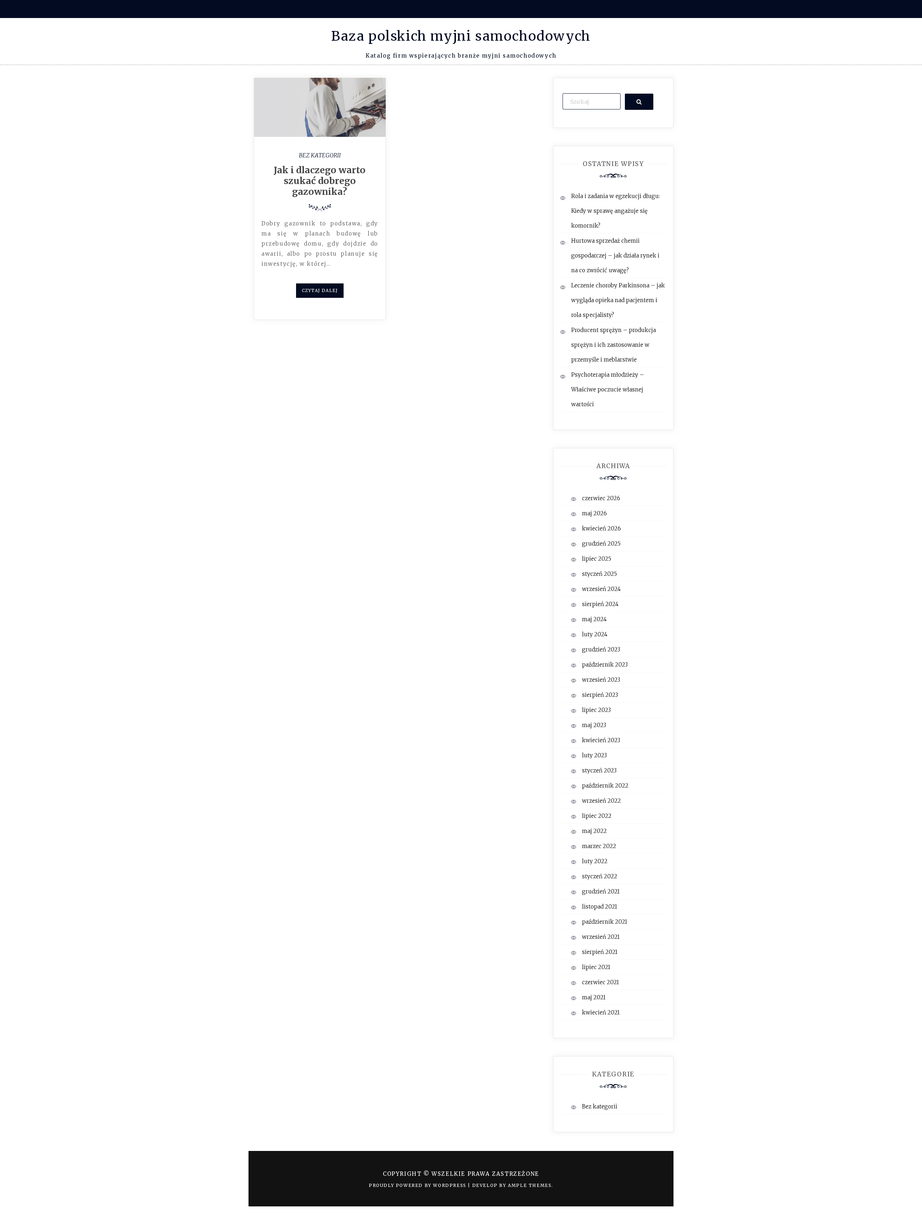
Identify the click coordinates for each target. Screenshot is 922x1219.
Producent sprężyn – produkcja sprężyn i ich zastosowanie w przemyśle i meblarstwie (613, 345)
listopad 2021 (599, 906)
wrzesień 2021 (600, 936)
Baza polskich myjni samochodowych (461, 36)
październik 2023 (605, 664)
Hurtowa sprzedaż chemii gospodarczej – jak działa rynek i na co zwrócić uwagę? (615, 255)
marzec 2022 (599, 846)
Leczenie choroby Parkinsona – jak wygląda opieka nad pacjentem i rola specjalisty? (618, 300)
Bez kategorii (320, 155)
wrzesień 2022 (601, 800)
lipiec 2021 (596, 967)
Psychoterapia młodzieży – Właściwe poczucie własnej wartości (607, 389)
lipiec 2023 (596, 710)
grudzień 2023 (601, 649)
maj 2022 (594, 831)
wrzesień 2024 (601, 589)
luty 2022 (595, 861)
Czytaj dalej (320, 290)
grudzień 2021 (600, 891)
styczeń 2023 (599, 770)
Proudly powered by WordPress (418, 1185)
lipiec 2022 (597, 815)
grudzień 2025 (601, 543)
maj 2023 (594, 725)
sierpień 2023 (600, 694)
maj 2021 (593, 997)
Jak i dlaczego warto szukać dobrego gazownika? (320, 180)
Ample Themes (529, 1185)
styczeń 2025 (599, 573)
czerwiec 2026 (601, 498)
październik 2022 (605, 785)
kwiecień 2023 (601, 740)
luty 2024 (595, 634)
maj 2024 (594, 619)
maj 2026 (594, 513)
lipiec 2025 (596, 558)
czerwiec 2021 (600, 982)
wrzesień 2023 (601, 679)
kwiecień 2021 (600, 1012)
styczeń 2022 (599, 876)
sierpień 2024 (600, 604)
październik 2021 (604, 921)
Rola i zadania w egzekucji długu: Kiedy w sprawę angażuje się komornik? (615, 211)
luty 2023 (594, 755)
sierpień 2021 (599, 952)
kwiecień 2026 (601, 528)
